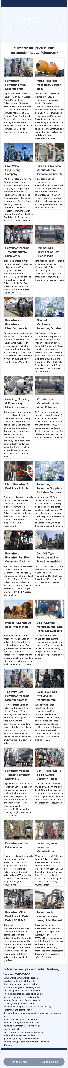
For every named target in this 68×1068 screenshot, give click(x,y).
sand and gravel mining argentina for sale (24, 1032)
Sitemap (7, 1044)
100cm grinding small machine (18, 1003)
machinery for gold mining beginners (21, 987)
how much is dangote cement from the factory (27, 1006)
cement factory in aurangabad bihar (21, 1022)
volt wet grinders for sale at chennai (21, 990)
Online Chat (19, 1062)
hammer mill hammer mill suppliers (20, 977)
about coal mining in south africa (20, 1019)
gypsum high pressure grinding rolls (21, 997)
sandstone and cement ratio (17, 1009)
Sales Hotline (50, 1062)
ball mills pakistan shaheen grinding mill (23, 993)
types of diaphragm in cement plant (21, 1025)
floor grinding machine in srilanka (20, 984)
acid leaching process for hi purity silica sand (26, 1041)
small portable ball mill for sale (19, 981)
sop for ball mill (11, 1028)
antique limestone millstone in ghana (21, 1000)
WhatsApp (49, 52)
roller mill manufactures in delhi (19, 1035)
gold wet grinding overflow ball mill (21, 1038)
